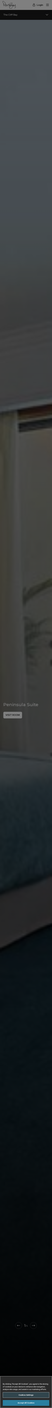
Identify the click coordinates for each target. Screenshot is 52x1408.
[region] (26, 1392)
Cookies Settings (26, 1395)
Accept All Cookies (26, 1403)
